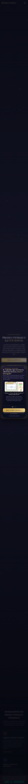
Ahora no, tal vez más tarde (14, 415)
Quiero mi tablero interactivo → (14, 410)
